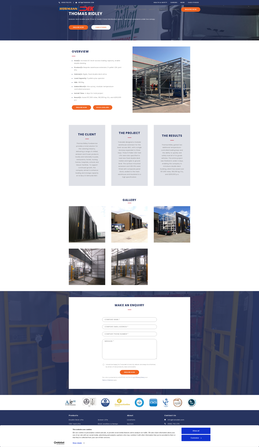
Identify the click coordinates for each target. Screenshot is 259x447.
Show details (77, 443)
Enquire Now (191, 9)
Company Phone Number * (116, 334)
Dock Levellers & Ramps (108, 424)
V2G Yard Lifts (75, 424)
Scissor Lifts (103, 420)
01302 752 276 (173, 424)
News (182, 2)
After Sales (163, 9)
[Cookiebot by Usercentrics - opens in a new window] (59, 443)
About (152, 9)
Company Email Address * (116, 327)
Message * (109, 341)
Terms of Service (107, 380)
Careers (173, 2)
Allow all (196, 431)
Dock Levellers (102, 107)
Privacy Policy (140, 377)
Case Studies (193, 2)
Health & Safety (160, 2)
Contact (175, 9)
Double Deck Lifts (76, 420)
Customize (195, 438)
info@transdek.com (175, 420)
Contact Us (170, 415)
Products (119, 9)
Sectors (142, 9)
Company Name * (112, 319)
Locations (131, 9)
